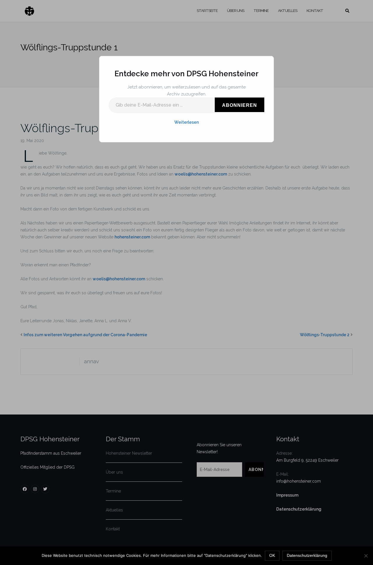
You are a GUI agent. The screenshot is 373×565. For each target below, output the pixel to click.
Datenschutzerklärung (307, 555)
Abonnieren (239, 105)
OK (272, 555)
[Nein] (366, 556)
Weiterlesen (186, 122)
